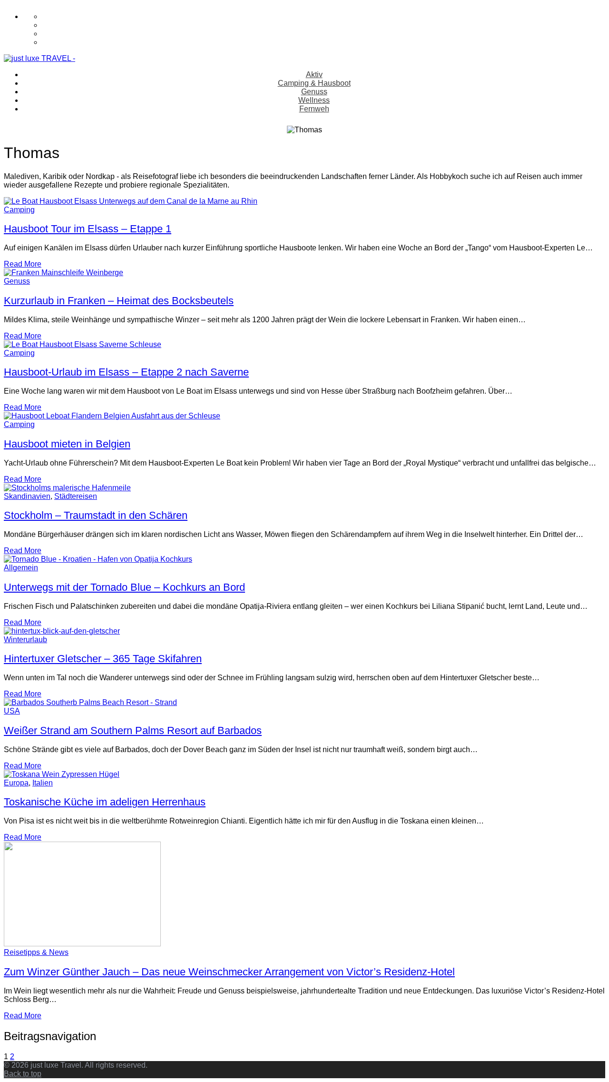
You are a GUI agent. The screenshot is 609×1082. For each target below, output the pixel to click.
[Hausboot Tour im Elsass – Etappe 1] (130, 201)
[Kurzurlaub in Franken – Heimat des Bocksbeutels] (63, 272)
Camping (19, 210)
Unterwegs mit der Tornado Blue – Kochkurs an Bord (124, 587)
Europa (16, 783)
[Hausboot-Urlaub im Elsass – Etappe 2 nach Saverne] (82, 344)
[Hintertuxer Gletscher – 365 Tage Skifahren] (62, 631)
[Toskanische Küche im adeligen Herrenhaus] (61, 774)
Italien (42, 783)
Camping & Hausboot (314, 83)
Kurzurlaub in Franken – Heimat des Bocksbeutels (119, 301)
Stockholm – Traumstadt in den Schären (95, 515)
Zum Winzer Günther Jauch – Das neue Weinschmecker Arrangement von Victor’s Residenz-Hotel (229, 972)
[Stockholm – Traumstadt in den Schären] (67, 488)
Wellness (314, 100)
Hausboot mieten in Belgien (67, 444)
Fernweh (314, 109)
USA (12, 711)
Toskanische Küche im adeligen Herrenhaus (105, 802)
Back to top (22, 1074)
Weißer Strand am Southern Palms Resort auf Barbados (133, 730)
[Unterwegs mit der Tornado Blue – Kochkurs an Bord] (98, 559)
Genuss (314, 92)
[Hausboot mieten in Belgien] (112, 416)
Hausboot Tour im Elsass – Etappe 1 (87, 229)
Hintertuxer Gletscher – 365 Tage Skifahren (103, 659)
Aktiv (314, 74)
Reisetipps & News (36, 952)
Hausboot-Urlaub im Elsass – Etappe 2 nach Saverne (126, 372)
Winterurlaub (25, 639)
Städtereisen (75, 496)
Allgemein (21, 568)
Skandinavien (27, 496)
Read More (22, 264)
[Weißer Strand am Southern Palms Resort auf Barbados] (90, 702)
